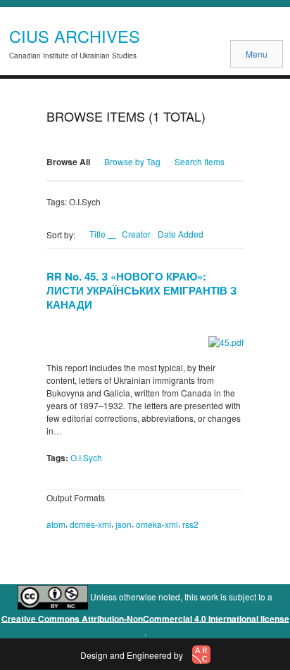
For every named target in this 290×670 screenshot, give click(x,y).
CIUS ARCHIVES (74, 36)
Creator (136, 234)
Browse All (68, 161)
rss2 (190, 524)
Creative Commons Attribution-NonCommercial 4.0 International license (145, 618)
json (123, 524)
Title (98, 234)
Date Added (180, 234)
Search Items (200, 161)
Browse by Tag (132, 161)
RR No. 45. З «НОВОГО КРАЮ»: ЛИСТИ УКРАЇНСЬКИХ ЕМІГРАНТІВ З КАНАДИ (141, 290)
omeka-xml (157, 524)
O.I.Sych (86, 457)
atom (55, 524)
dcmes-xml (90, 524)
